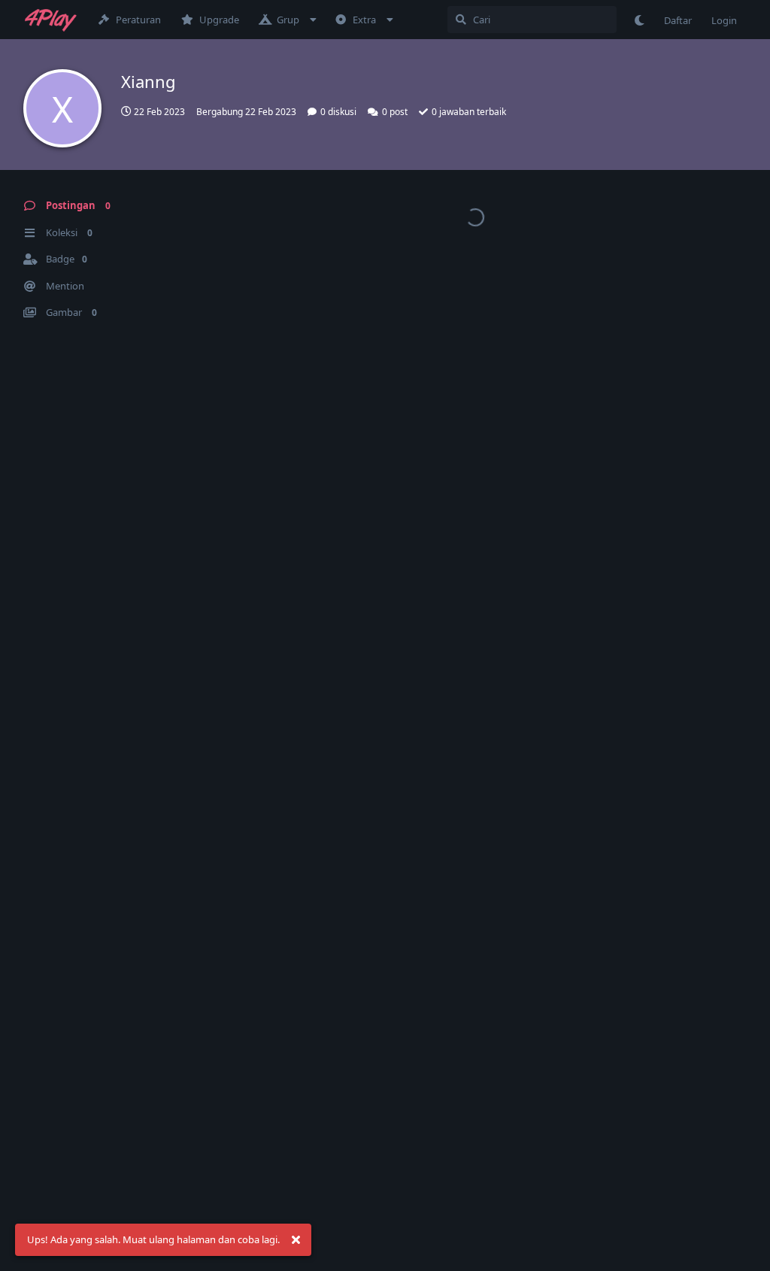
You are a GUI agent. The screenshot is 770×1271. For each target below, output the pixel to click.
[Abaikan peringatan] (295, 1240)
